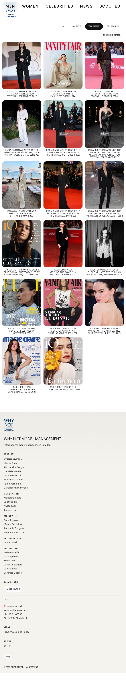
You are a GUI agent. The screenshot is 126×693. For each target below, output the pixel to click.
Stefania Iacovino (13, 479)
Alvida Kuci (10, 505)
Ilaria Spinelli (11, 556)
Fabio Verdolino (12, 483)
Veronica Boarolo (13, 572)
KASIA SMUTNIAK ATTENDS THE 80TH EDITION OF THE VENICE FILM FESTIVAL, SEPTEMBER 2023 (63, 152)
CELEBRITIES (59, 6)
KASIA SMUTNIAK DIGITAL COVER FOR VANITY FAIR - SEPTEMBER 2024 (63, 94)
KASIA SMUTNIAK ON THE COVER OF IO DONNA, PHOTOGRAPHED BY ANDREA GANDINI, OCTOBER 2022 (22, 272)
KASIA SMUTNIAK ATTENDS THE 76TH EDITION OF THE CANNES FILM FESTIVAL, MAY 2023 (63, 213)
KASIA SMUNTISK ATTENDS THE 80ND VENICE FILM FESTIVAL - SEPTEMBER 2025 (22, 94)
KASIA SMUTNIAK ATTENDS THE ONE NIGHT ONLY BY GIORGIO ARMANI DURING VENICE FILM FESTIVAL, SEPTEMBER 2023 (104, 154)
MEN (10, 6)
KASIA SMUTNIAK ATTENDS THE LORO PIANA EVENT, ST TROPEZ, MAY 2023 (21, 213)
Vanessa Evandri (13, 564)
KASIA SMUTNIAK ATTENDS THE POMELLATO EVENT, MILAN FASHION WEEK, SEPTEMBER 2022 (104, 272)
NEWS (86, 6)
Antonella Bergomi (14, 528)
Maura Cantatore (13, 524)
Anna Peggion (11, 519)
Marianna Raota (12, 497)
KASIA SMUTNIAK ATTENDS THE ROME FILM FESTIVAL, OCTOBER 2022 (63, 272)
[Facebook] (10, 646)
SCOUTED (110, 6)
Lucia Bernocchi (12, 475)
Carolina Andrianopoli (16, 487)
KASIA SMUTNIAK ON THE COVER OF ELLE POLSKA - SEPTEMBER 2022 (21, 330)
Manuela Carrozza (14, 532)
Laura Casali (10, 542)
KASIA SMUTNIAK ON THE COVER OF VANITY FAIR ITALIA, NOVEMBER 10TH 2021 (63, 330)
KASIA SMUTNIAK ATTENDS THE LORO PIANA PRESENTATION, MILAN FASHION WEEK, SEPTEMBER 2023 (21, 152)
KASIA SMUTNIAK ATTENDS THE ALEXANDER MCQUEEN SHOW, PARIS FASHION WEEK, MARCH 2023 (104, 213)
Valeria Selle (10, 568)
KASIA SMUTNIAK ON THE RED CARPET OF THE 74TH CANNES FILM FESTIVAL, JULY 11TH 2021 (104, 330)
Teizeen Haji (10, 509)
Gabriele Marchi (12, 471)
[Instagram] (5, 646)
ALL (64, 26)
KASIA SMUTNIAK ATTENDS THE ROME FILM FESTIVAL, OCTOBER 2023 (104, 94)
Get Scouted (13, 588)
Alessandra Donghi (14, 467)
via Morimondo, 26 (16, 606)
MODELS (76, 26)
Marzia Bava (11, 463)
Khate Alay (10, 560)
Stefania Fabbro (12, 552)
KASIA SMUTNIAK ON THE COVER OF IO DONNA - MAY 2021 (63, 388)
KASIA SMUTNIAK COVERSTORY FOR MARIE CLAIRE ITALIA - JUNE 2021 (22, 389)
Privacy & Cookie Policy (16, 631)
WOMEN (30, 6)
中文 (8, 656)
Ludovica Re (10, 501)
